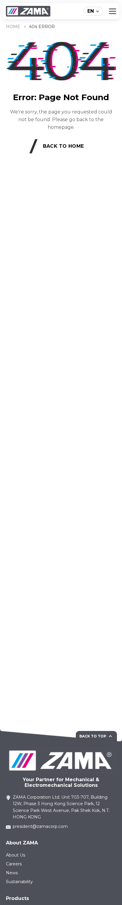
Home (13, 26)
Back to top (92, 736)
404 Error (42, 26)
